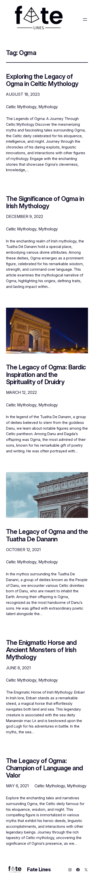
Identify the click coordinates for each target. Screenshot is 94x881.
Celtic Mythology (21, 106)
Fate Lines (39, 870)
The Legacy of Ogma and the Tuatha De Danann (47, 535)
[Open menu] (85, 19)
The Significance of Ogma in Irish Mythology (45, 202)
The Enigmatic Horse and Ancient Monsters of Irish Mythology (41, 650)
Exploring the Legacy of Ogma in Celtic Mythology (42, 80)
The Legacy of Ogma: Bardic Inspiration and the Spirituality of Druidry (46, 374)
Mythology (48, 106)
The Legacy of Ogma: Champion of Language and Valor (44, 768)
